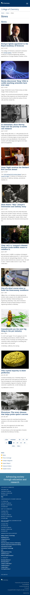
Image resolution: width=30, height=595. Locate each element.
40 (27, 440)
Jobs (2, 550)
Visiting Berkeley (5, 569)
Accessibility (25, 584)
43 (14, 443)
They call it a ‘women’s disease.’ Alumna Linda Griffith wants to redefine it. (14, 247)
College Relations (5, 539)
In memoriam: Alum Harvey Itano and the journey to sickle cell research (14, 126)
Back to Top (26, 593)
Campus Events (5, 565)
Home (2, 13)
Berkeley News (5, 561)
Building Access (5, 537)
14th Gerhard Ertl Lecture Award (13, 174)
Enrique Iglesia (7, 52)
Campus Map (4, 567)
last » (19, 446)
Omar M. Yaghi (5, 176)
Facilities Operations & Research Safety (11, 544)
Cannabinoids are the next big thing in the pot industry (13, 330)
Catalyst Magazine (7, 460)
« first (7, 439)
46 (25, 443)
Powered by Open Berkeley (22, 582)
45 (21, 443)
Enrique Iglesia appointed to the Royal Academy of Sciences (14, 45)
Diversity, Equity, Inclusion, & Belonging (10, 542)
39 (24, 440)
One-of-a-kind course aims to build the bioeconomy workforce (14, 289)
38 (20, 440)
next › (14, 446)
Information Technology (7, 548)
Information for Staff (6, 546)
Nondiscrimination (24, 586)
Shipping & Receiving (6, 552)
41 (7, 443)
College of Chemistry (10, 9)
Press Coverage (7, 458)
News (7, 13)
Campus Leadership (6, 563)
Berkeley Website (6, 560)
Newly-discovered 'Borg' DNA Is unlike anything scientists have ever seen (14, 83)
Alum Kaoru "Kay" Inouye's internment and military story (13, 205)
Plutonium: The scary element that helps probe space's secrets (14, 413)
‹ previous (13, 439)
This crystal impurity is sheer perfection (13, 371)
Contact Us (4, 541)
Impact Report (6, 463)
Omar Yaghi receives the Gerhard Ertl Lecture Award (15, 168)
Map (2, 496)
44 (18, 443)
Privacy (27, 588)
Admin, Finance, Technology (8, 535)
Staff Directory (5, 553)
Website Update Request (7, 555)
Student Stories (7, 468)
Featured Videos (7, 466)
